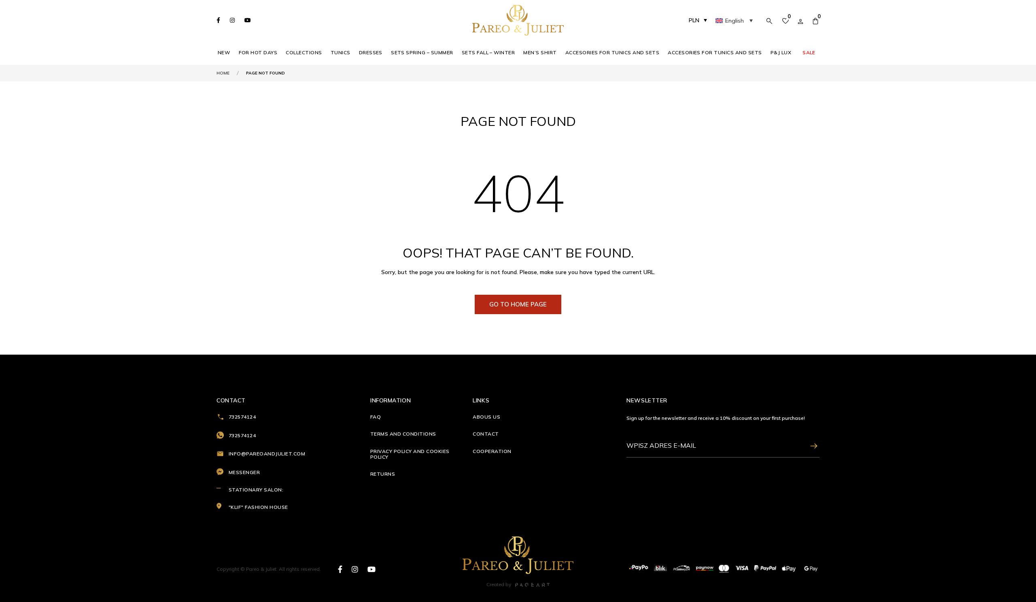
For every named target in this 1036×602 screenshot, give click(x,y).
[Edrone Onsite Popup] (518, 301)
